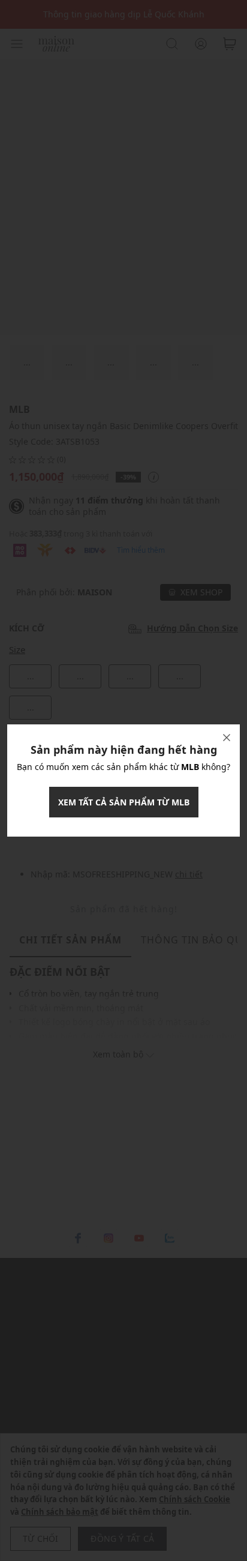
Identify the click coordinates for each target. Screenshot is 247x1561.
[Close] (226, 737)
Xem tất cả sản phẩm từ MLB (123, 802)
